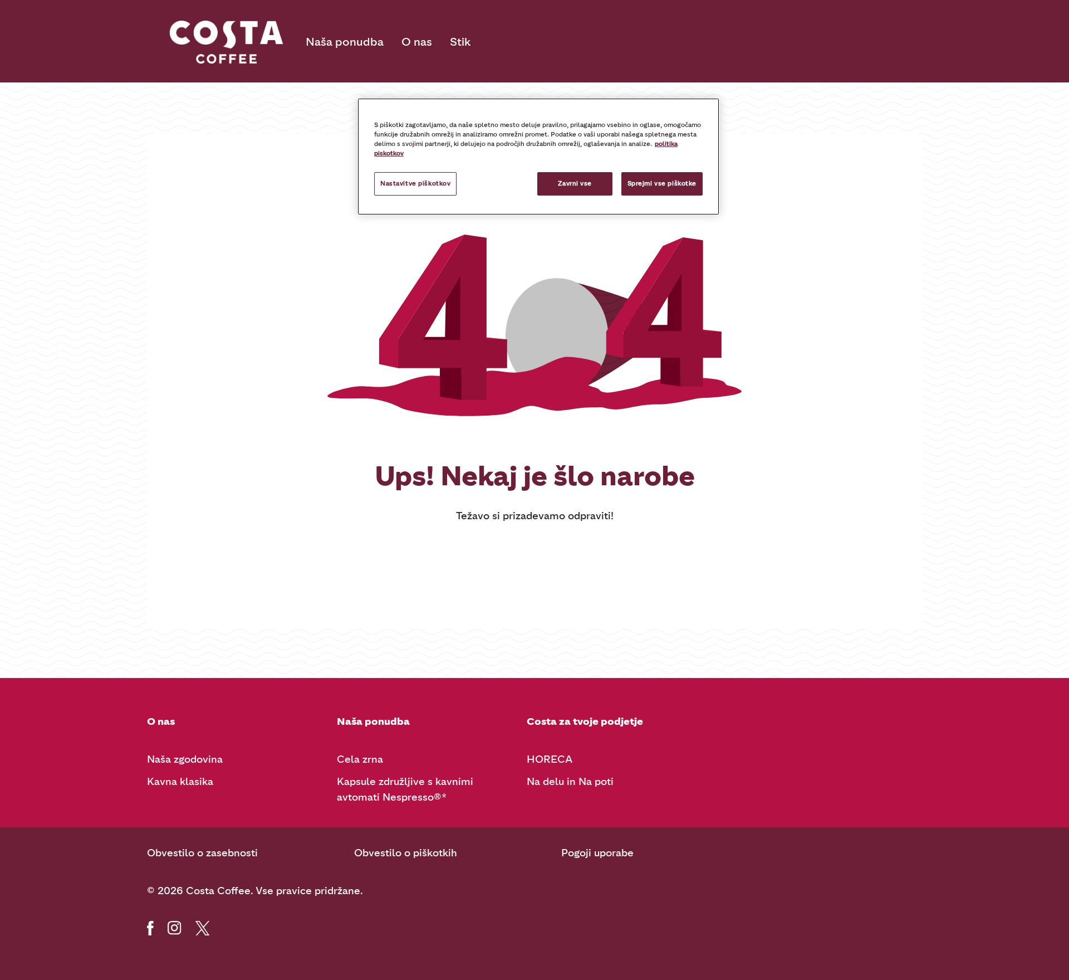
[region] (538, 156)
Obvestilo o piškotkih (405, 853)
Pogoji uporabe (597, 853)
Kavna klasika (180, 782)
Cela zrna (360, 759)
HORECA (549, 759)
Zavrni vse (575, 183)
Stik (460, 41)
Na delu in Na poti (570, 782)
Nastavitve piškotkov (415, 183)
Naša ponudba (345, 41)
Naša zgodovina (185, 759)
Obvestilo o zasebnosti (202, 853)
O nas (416, 41)
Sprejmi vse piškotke (662, 183)
